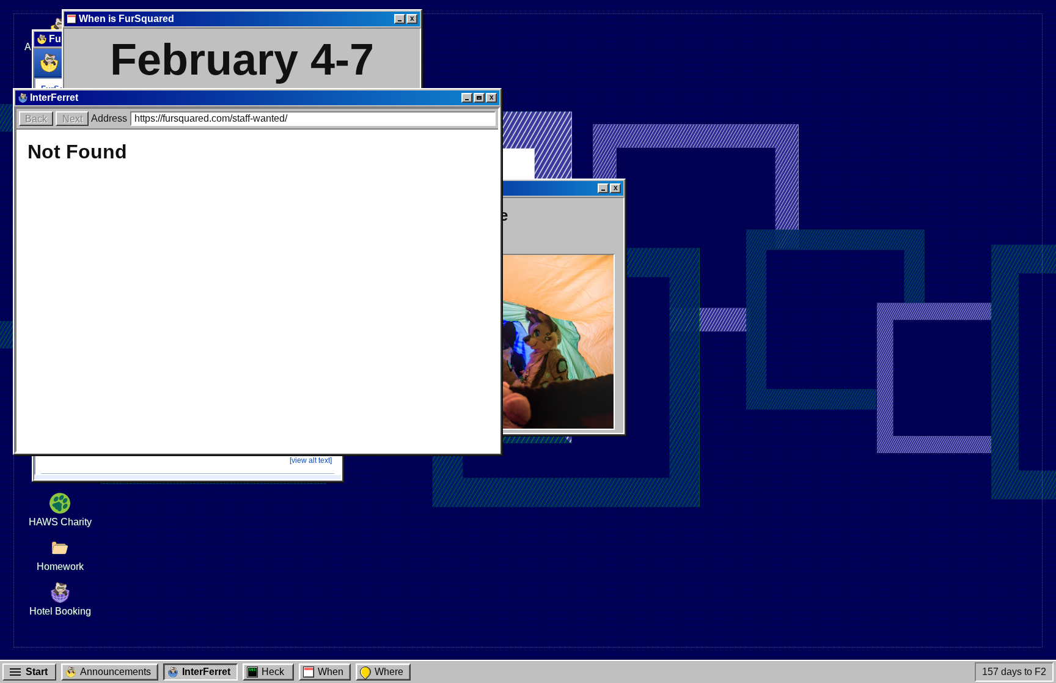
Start (37, 671)
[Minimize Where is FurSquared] (603, 188)
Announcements (115, 671)
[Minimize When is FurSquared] (399, 19)
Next (72, 119)
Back (36, 119)
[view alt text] (311, 460)
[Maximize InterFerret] (479, 98)
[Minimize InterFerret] (466, 98)
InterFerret (206, 671)
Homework (60, 566)
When (330, 671)
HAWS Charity (60, 522)
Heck (273, 671)
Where (389, 671)
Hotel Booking (60, 611)
